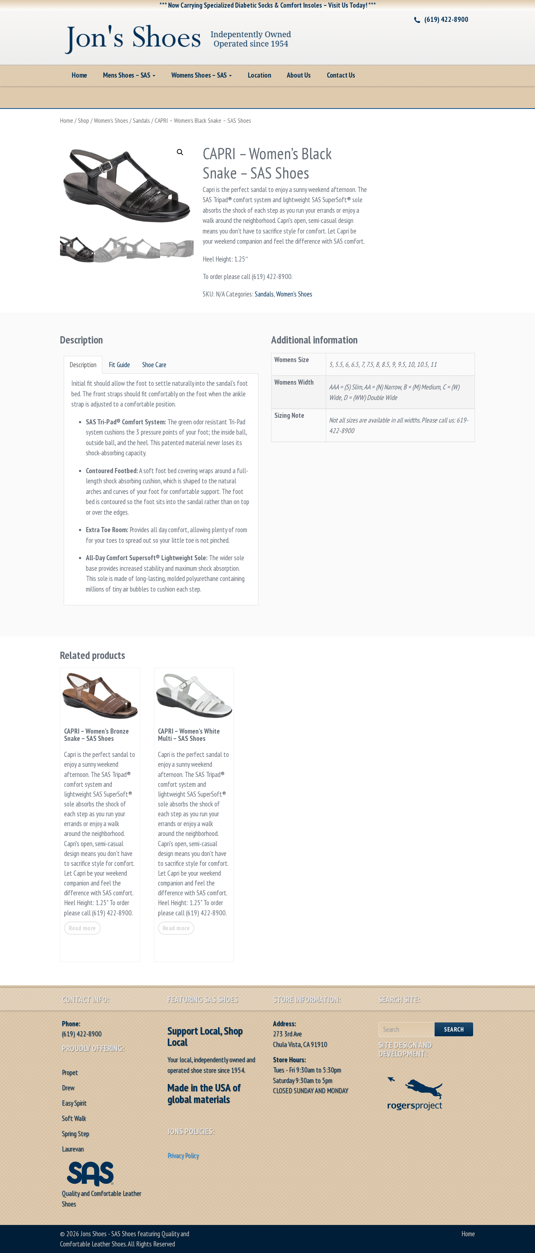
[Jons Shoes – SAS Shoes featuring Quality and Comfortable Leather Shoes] (178, 37)
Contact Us (341, 75)
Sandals (141, 120)
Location (259, 75)
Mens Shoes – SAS (127, 75)
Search (454, 1029)
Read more (82, 928)
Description (83, 364)
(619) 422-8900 (446, 19)
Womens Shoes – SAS (199, 75)
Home (79, 75)
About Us (298, 75)
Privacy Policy (183, 1155)
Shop (83, 120)
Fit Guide (119, 364)
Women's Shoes (111, 120)
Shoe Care (154, 364)
